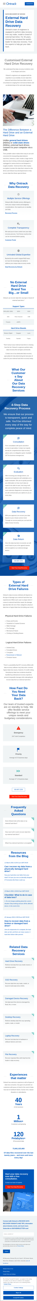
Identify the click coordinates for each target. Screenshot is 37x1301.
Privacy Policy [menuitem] (6, 1271)
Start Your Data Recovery (19, 568)
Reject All (18, 1292)
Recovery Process (11, 213)
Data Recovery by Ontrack (13, 267)
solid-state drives (21, 143)
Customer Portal (10, 240)
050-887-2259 (18, 561)
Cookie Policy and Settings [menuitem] (9, 1274)
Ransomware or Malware (14, 655)
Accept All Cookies (18, 1297)
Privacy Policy (20, 1246)
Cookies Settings (18, 1287)
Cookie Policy (7, 1284)
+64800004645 (29, 3)
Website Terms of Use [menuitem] (8, 1268)
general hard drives (18, 140)
